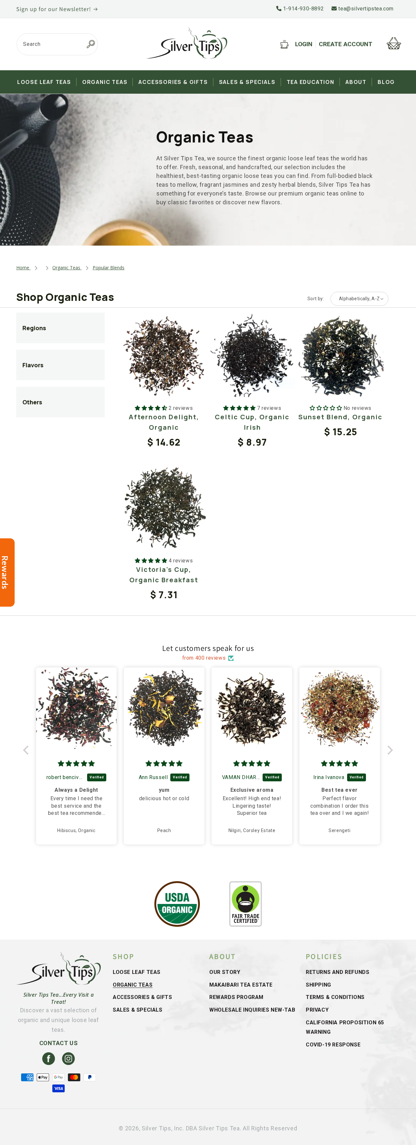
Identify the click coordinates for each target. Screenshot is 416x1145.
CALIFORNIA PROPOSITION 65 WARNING (345, 1027)
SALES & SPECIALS (137, 1010)
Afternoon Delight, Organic (164, 422)
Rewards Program (236, 997)
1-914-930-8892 (302, 9)
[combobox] (57, 44)
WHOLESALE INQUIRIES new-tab (252, 1010)
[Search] (91, 44)
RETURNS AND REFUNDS (337, 972)
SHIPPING (318, 985)
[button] (27, 750)
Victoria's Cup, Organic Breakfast (163, 574)
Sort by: (315, 298)
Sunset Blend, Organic (340, 416)
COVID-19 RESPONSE (333, 1045)
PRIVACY (317, 1010)
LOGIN (303, 44)
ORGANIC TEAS (132, 985)
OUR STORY (224, 972)
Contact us (58, 1043)
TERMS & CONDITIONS (335, 997)
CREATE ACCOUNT (345, 44)
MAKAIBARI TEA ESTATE (241, 985)
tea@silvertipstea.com (365, 9)
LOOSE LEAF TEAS (137, 972)
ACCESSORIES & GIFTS (142, 997)
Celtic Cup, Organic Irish (252, 422)
